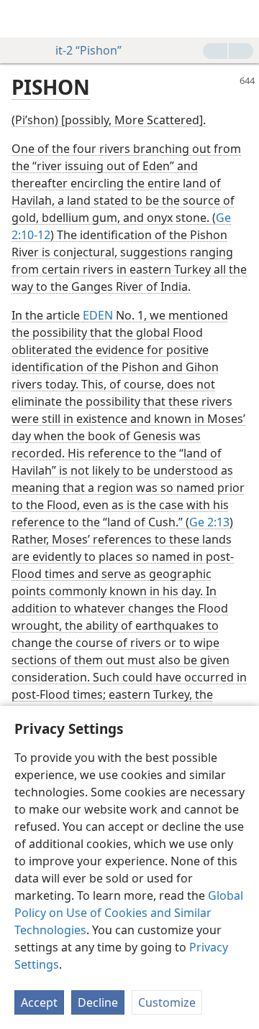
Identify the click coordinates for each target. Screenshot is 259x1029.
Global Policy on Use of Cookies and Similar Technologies (128, 913)
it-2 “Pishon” (88, 50)
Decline (98, 1002)
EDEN (98, 315)
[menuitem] (21, 18)
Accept (39, 1002)
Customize (167, 1002)
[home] (21, 18)
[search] (241, 18)
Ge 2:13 (209, 522)
